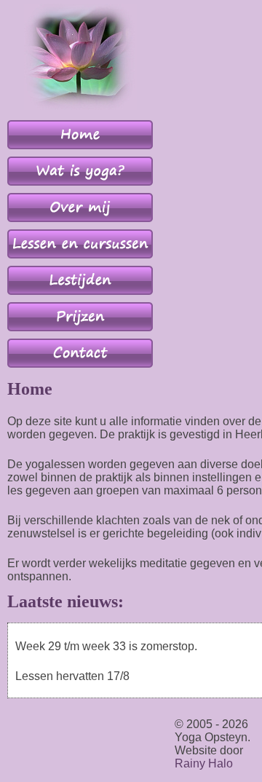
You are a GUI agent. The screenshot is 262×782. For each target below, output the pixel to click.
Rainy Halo (204, 763)
